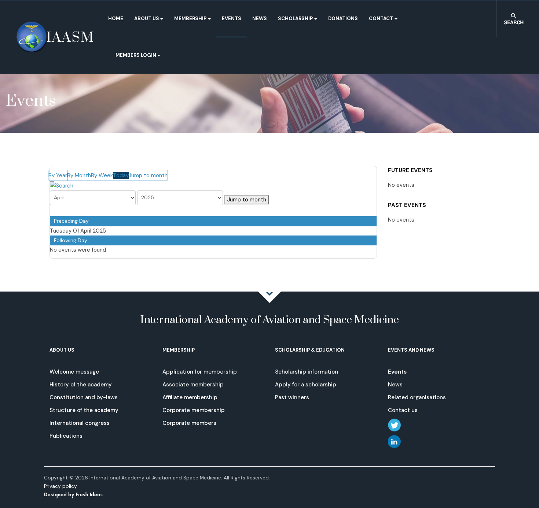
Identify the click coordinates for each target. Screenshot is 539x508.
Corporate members (189, 423)
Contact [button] (381, 18)
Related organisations (417, 397)
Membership (190, 18)
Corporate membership (193, 410)
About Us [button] (146, 18)
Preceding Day (71, 221)
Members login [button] (135, 55)
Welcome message (74, 371)
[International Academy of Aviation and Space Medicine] (54, 37)
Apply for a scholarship (305, 384)
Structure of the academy (84, 410)
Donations (343, 18)
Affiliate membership (189, 397)
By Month (79, 175)
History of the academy (81, 384)
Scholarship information (306, 371)
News (259, 18)
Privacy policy (60, 486)
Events (231, 18)
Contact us (403, 410)
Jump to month (148, 175)
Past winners (292, 397)
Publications (66, 436)
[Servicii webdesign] (77, 494)
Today (121, 175)
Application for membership (199, 371)
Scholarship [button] (295, 18)
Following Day (70, 240)
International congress (80, 423)
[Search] (61, 185)
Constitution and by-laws (84, 397)
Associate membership (193, 384)
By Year (57, 175)
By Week (102, 175)
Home (115, 18)
